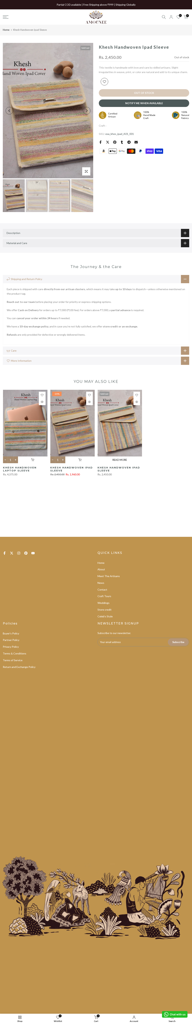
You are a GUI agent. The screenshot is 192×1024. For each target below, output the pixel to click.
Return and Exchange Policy (19, 666)
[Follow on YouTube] (33, 553)
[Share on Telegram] (129, 142)
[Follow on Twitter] (11, 553)
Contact (102, 589)
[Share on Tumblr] (122, 142)
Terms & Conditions (14, 653)
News (101, 582)
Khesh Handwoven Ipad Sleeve (71, 469)
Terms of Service (12, 660)
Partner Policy (11, 640)
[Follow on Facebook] (4, 553)
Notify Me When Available (144, 103)
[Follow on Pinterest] (26, 553)
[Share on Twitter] (107, 142)
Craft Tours (104, 596)
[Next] (86, 110)
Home (6, 29)
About (101, 569)
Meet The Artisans (109, 576)
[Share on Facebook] (100, 142)
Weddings (104, 602)
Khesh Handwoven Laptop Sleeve (19, 469)
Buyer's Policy (11, 633)
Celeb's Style (105, 616)
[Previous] (9, 110)
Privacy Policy (11, 646)
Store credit (105, 609)
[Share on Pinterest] (114, 142)
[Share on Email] (136, 142)
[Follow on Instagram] (18, 553)
